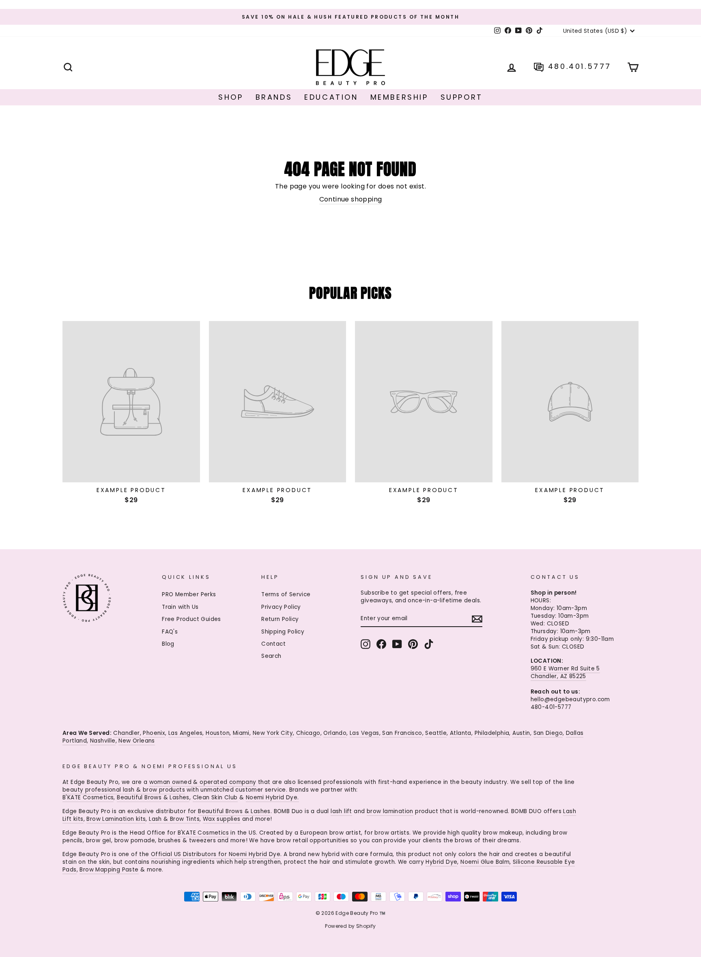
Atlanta (460, 733)
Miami (241, 733)
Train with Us (180, 607)
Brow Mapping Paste (109, 870)
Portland (74, 741)
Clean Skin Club (215, 797)
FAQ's (170, 632)
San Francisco (402, 733)
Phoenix (154, 733)
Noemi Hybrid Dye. (272, 797)
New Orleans (136, 741)
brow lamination (390, 811)
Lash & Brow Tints (174, 819)
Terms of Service (285, 594)
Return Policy (280, 619)
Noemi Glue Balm (485, 862)
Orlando (334, 733)
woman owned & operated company (202, 782)
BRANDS (274, 97)
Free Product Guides (191, 619)
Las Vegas (364, 733)
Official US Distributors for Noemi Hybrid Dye (215, 854)
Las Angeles (185, 733)
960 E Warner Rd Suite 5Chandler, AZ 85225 (565, 672)
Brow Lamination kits (116, 819)
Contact (273, 644)
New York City (273, 733)
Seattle (436, 733)
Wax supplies (222, 819)
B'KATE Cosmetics (88, 797)
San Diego (548, 733)
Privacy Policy (281, 607)
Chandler (126, 733)
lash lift (341, 811)
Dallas (574, 733)
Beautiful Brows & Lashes (153, 797)
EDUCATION (331, 97)
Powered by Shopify (350, 926)
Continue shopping (350, 199)
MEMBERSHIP (399, 97)
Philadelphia (492, 733)
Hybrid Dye (441, 862)
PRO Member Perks (189, 594)
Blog (168, 644)
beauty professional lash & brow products (123, 790)
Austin (521, 733)
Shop (230, 97)
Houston (218, 733)
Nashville (103, 741)
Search (271, 656)
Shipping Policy (282, 632)
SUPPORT (462, 97)
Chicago (308, 733)
